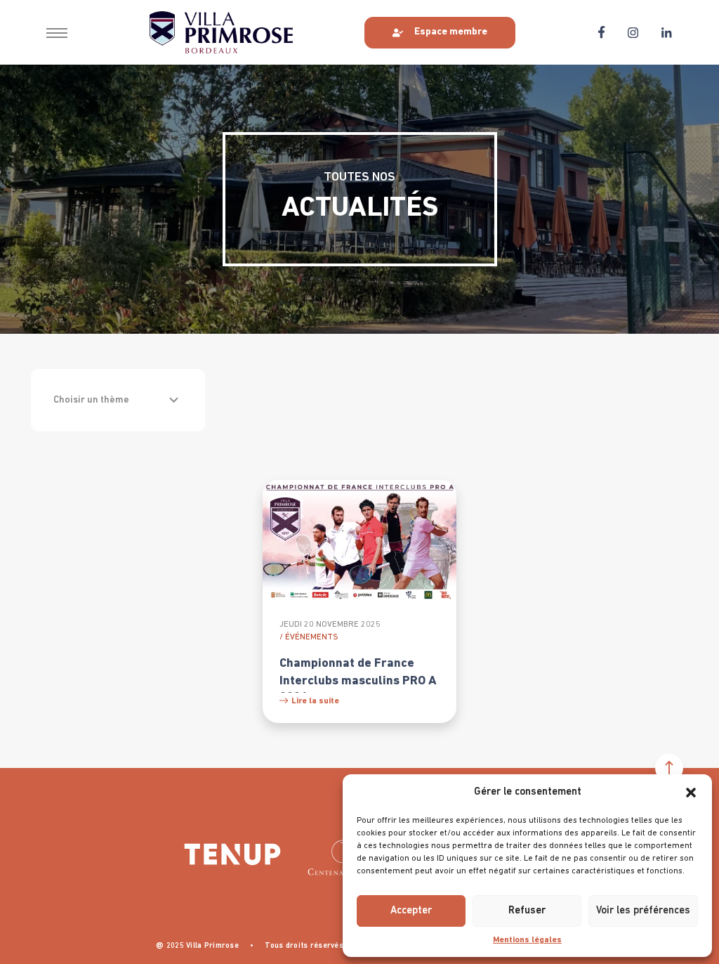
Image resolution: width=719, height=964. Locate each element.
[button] (691, 793)
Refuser (527, 911)
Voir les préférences (643, 911)
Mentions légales (527, 940)
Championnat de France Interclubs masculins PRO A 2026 (358, 681)
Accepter (411, 911)
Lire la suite (315, 701)
